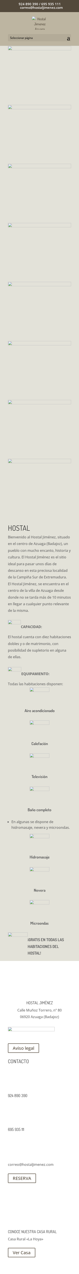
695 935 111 (16, 1129)
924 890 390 (17, 1095)
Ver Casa (22, 1253)
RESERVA (22, 1178)
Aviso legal (23, 1048)
